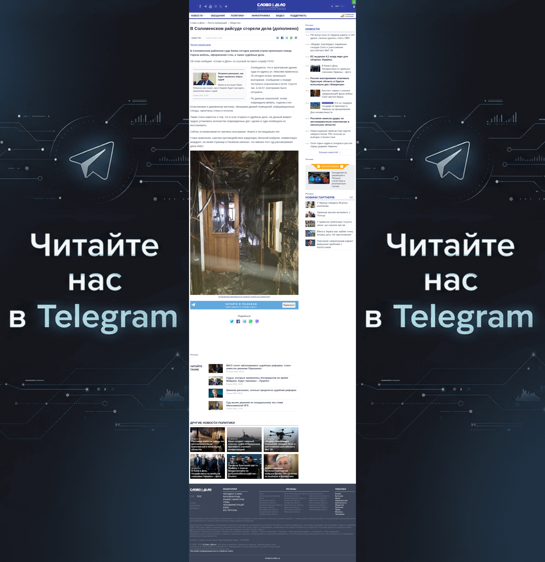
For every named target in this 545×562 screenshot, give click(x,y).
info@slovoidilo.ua (272, 558)
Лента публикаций (217, 23)
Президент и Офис (232, 494)
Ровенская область (292, 512)
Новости (197, 15)
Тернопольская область (319, 496)
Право (337, 509)
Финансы (339, 512)
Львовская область (292, 503)
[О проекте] (354, 2)
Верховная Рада (231, 497)
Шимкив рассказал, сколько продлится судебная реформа (261, 391)
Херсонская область (317, 500)
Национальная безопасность (341, 501)
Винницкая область (267, 500)
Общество (235, 23)
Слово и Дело (197, 23)
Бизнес (338, 494)
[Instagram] (215, 6)
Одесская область (292, 507)
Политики (237, 15)
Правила (194, 508)
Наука (337, 498)
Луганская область (292, 500)
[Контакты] (354, 6)
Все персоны (230, 510)
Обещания (218, 15)
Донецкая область (267, 507)
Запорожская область (268, 514)
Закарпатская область (268, 512)
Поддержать (298, 15)
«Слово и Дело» (209, 544)
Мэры (226, 508)
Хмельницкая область (318, 503)
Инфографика (261, 15)
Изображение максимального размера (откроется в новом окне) (244, 297)
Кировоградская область (294, 498)
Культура (339, 496)
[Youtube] (210, 6)
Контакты (195, 506)
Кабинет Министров (233, 499)
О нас (193, 503)
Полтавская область (293, 509)
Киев (261, 494)
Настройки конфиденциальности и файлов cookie (211, 551)
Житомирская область (268, 509)
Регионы (291, 489)
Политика (339, 507)
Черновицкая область (318, 509)
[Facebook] (200, 6)
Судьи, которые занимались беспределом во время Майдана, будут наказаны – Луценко (257, 381)
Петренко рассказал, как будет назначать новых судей (230, 76)
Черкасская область (317, 505)
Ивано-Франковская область (296, 494)
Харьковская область (318, 498)
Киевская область (291, 496)
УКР (337, 6)
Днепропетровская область (271, 505)
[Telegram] (205, 6)
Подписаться (288, 305)
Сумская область (316, 494)
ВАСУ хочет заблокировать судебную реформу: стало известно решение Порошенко (258, 368)
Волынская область (267, 503)
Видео (280, 15)
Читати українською (200, 45)
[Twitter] (220, 6)
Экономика (339, 514)
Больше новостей (328, 152)
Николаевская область (294, 505)
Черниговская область (318, 507)
